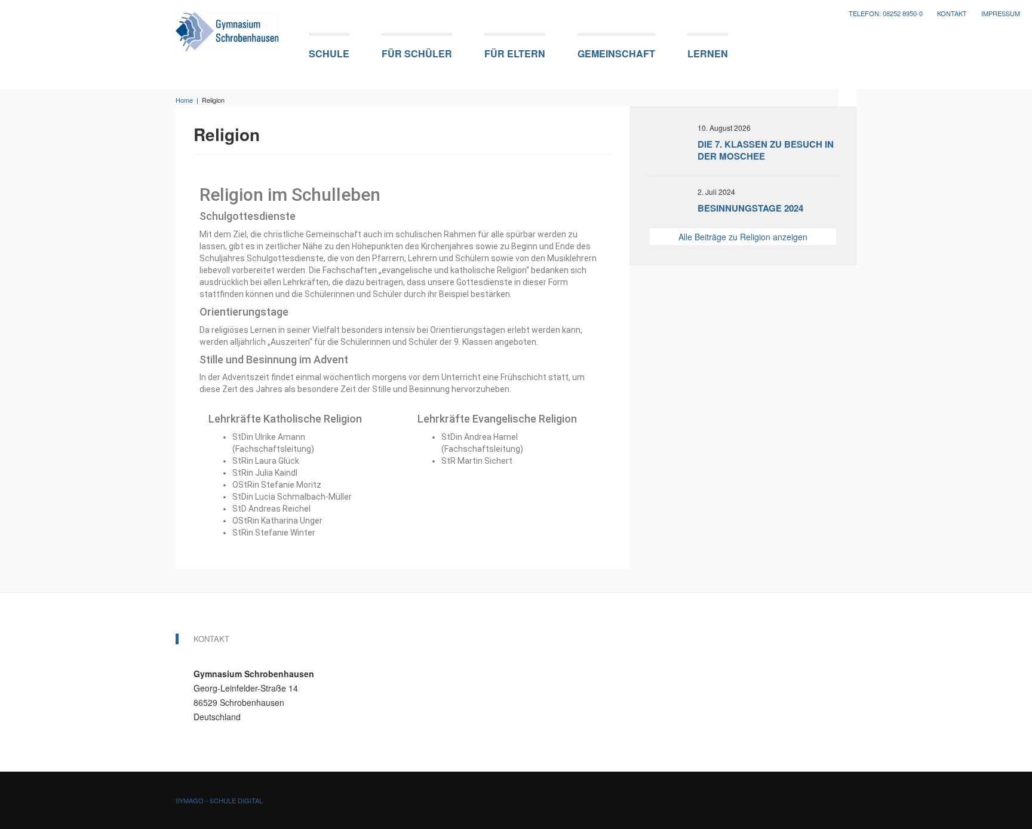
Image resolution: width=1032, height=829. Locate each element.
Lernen (707, 53)
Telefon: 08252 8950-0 (886, 13)
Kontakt (952, 13)
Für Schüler (417, 53)
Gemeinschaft (616, 53)
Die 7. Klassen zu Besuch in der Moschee (766, 150)
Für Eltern (514, 53)
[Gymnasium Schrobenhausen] (227, 28)
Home (184, 100)
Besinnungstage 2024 (750, 208)
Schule (329, 53)
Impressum (1000, 13)
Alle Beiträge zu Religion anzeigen (742, 237)
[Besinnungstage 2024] (672, 202)
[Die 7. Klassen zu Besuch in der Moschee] (672, 142)
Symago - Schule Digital (219, 800)
